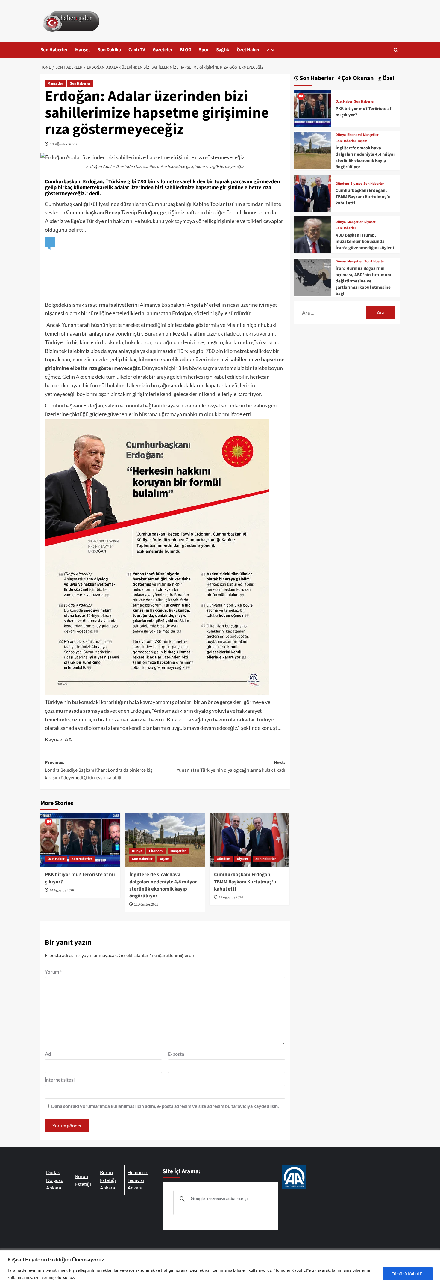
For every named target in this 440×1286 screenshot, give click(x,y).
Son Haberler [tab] (316, 78)
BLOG (185, 49)
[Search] (396, 50)
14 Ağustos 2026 (62, 890)
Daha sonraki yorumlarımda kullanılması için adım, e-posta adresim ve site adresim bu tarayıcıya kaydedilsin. (165, 1106)
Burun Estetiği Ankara (108, 1179)
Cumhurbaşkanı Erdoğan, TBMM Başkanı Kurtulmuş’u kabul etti (245, 882)
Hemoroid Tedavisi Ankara (138, 1179)
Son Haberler (54, 49)
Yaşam (164, 858)
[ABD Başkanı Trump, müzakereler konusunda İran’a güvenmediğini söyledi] (312, 234)
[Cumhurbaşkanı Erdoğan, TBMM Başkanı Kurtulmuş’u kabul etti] (249, 840)
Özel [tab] (387, 78)
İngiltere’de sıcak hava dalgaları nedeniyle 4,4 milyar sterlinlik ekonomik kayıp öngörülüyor (163, 885)
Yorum (53, 971)
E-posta (176, 1054)
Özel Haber (248, 49)
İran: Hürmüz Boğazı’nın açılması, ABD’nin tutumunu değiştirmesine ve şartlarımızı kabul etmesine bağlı (364, 281)
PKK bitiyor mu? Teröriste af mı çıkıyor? (80, 878)
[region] (220, 1268)
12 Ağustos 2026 (146, 904)
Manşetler (55, 83)
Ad (48, 1054)
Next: (231, 766)
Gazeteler (162, 49)
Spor (204, 49)
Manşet (82, 49)
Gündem (223, 858)
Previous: (99, 770)
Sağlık (222, 49)
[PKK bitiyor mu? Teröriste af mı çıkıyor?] (80, 840)
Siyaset (242, 858)
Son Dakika (109, 49)
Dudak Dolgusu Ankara (54, 1179)
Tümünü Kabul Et (408, 1273)
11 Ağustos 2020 (63, 144)
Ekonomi (156, 851)
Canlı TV (136, 49)
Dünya (137, 851)
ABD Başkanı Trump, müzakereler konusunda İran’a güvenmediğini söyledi (365, 241)
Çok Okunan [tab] (357, 78)
